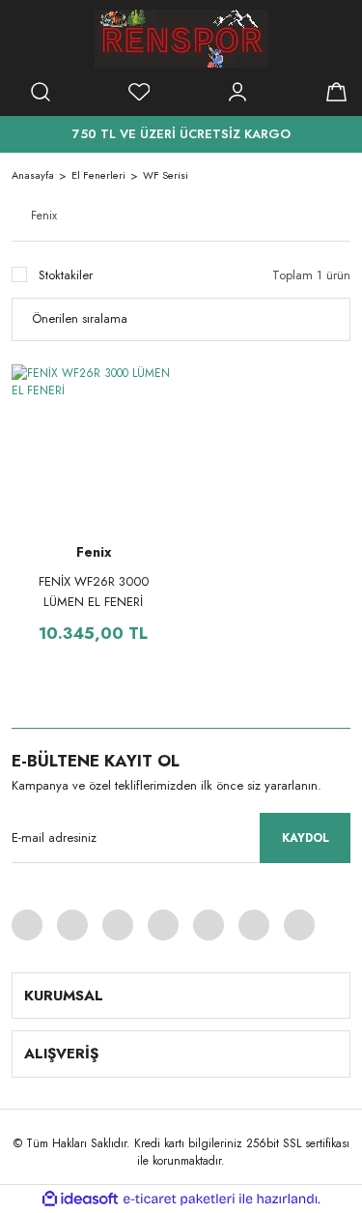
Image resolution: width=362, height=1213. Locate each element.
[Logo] (181, 39)
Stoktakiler (66, 275)
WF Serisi (165, 175)
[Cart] (335, 91)
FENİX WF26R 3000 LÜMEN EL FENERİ (94, 591)
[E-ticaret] (179, 1198)
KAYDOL (305, 838)
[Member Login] (237, 91)
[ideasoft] (80, 1199)
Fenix (93, 552)
